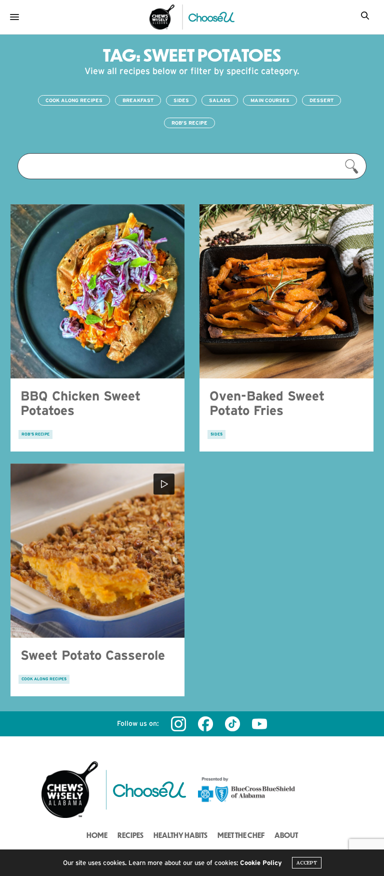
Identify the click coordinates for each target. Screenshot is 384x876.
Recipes (131, 835)
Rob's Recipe (190, 123)
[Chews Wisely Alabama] (162, 17)
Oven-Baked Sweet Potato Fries (267, 402)
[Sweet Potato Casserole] (97, 551)
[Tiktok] (232, 723)
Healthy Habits (181, 835)
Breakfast (138, 100)
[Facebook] (205, 723)
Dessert (322, 100)
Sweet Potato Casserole (92, 655)
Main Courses (270, 100)
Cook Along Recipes (74, 100)
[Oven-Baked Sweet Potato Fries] (287, 291)
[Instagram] (178, 723)
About (286, 835)
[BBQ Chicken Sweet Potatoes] (97, 291)
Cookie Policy (261, 862)
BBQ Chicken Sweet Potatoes (80, 402)
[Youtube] (259, 723)
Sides (181, 100)
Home (97, 835)
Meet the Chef (241, 835)
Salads (219, 100)
